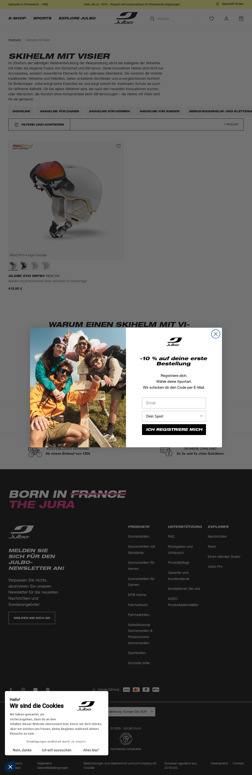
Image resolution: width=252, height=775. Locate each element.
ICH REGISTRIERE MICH (174, 429)
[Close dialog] (215, 334)
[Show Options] (201, 416)
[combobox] (172, 416)
